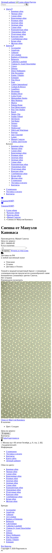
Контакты (15, 185)
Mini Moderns (16, 100)
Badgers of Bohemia (19, 57)
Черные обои (16, 14)
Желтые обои (16, 43)
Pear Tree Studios (18, 110)
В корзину (6, 251)
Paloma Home (16, 105)
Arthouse (14, 52)
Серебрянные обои (19, 39)
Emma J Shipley (17, 75)
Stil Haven (15, 119)
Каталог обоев (13, 213)
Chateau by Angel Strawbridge (23, 64)
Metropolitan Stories (19, 98)
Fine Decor (15, 80)
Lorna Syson (16, 96)
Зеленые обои (17, 25)
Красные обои (17, 36)
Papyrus (14, 132)
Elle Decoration (17, 73)
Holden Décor (16, 94)
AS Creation (16, 55)
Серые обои (16, 27)
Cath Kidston (11, 524)
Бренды (9, 46)
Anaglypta (15, 50)
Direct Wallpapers (18, 71)
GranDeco (15, 89)
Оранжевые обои (18, 32)
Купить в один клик (19, 251)
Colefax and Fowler (19, 142)
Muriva (14, 103)
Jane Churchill (17, 135)
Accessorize (16, 48)
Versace (14, 123)
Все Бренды (6, 546)
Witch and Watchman (19, 130)
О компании (16, 180)
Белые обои (16, 41)
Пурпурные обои (18, 34)
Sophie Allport (17, 116)
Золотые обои (17, 23)
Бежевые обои (17, 11)
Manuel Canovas (18, 139)
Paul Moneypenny (18, 107)
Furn (13, 82)
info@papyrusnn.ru (11, 438)
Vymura (14, 126)
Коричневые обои (19, 18)
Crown (14, 66)
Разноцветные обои (19, 30)
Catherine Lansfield (19, 62)
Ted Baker (15, 121)
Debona (14, 68)
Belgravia (15, 59)
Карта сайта (11, 458)
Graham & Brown (18, 87)
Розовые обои (17, 20)
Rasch (13, 112)
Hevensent (15, 91)
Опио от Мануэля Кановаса (13, 420)
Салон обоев (11, 210)
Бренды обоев (13, 215)
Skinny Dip (15, 114)
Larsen (14, 137)
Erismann (15, 78)
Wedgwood (15, 128)
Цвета (8, 9)
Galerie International (19, 84)
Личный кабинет (8, 2)
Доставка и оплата (19, 183)
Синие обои (16, 16)
